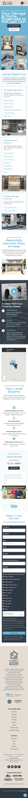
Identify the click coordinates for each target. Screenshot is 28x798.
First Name (6, 527)
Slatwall (14, 722)
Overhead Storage (14, 730)
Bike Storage (14, 727)
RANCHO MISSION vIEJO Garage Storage (14, 689)
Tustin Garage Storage (14, 684)
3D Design (14, 719)
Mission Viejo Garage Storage (14, 679)
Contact (14, 746)
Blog (14, 743)
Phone (4, 547)
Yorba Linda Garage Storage (14, 686)
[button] (25, 3)
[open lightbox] (14, 291)
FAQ (14, 741)
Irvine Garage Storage (14, 672)
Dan (5, 483)
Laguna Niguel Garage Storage (14, 681)
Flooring (14, 714)
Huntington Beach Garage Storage (14, 669)
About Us (14, 738)
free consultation (11, 316)
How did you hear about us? (11, 560)
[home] (7, 3)
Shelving (14, 712)
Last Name (6, 534)
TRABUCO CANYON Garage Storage (14, 688)
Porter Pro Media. (23, 790)
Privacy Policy (14, 749)
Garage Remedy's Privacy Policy (9, 620)
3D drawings (12, 324)
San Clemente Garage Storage (14, 674)
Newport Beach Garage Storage (14, 682)
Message (5, 567)
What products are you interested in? (14, 574)
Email (4, 540)
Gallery (14, 725)
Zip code (5, 553)
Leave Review (14, 468)
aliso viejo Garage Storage (14, 676)
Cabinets (14, 717)
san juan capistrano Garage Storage (14, 677)
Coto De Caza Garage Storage (14, 671)
